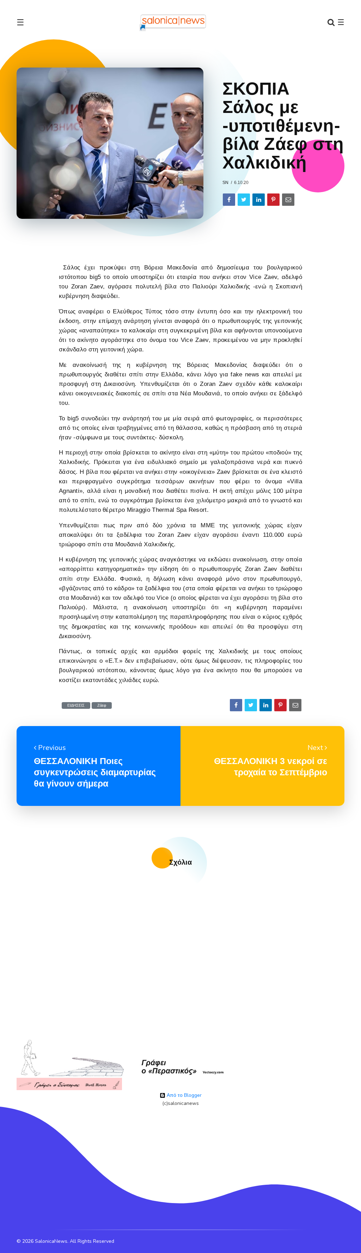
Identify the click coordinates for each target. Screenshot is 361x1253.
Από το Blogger (183, 1095)
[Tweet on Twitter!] (244, 199)
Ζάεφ (101, 705)
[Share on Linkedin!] (258, 199)
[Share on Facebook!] (229, 199)
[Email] (288, 199)
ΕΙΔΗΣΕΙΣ (76, 705)
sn (225, 182)
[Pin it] (273, 199)
